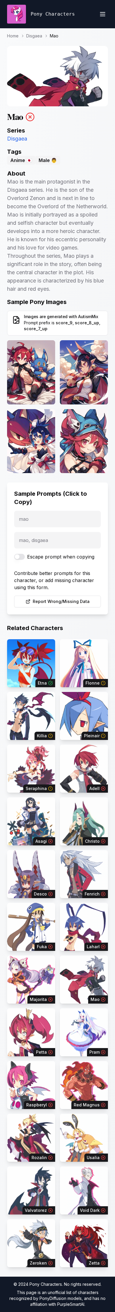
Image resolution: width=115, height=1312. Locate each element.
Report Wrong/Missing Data (61, 601)
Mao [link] (54, 35)
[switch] (19, 557)
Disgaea (34, 35)
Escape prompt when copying (60, 557)
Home (13, 35)
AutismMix (88, 316)
